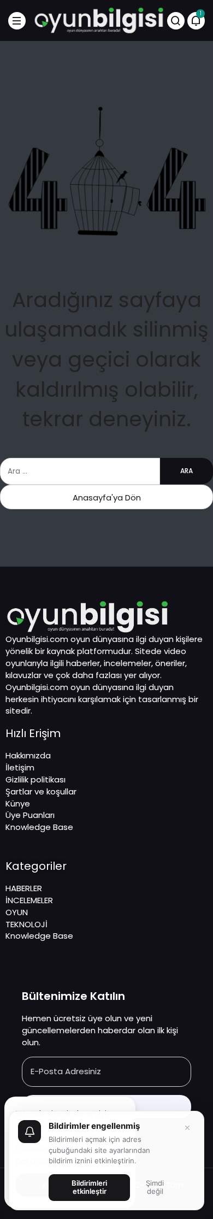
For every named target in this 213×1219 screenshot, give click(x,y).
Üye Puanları (30, 815)
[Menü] (17, 21)
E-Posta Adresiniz (66, 1071)
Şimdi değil (155, 1187)
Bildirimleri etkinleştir (89, 1187)
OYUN (16, 912)
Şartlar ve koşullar (40, 791)
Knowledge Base (39, 827)
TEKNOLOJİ (26, 924)
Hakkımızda (28, 755)
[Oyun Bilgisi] (98, 20)
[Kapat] (187, 1127)
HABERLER (23, 888)
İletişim (19, 767)
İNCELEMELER (29, 900)
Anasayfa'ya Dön (107, 497)
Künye (17, 803)
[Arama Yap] (176, 21)
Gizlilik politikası (35, 779)
